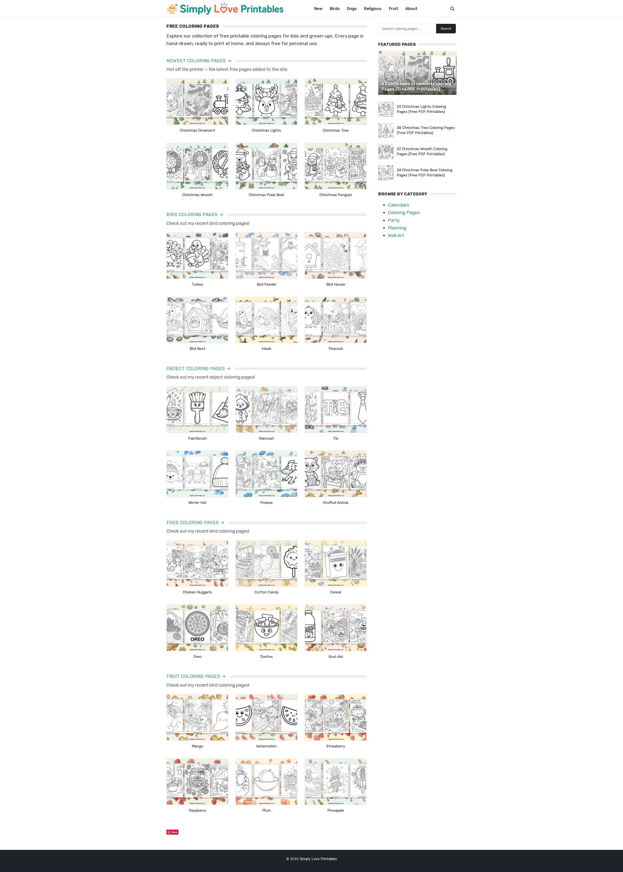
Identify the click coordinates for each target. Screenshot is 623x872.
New (318, 8)
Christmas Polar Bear (266, 195)
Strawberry (335, 746)
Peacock (336, 348)
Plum (266, 810)
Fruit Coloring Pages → (196, 676)
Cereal (335, 592)
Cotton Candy (267, 592)
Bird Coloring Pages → (195, 214)
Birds (335, 8)
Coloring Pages (404, 212)
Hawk (266, 348)
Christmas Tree (336, 130)
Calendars (398, 205)
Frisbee (266, 502)
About (411, 8)
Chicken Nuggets (197, 592)
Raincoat (266, 438)
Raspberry (197, 810)
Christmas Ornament (197, 130)
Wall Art (396, 235)
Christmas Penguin (336, 195)
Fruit (393, 8)
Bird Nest (197, 348)
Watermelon (266, 746)
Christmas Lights (266, 130)
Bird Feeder (266, 284)
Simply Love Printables (318, 859)
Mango (197, 746)
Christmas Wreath (197, 195)
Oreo (197, 656)
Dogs (352, 8)
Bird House (335, 284)
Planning (397, 228)
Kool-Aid (336, 656)
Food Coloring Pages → (195, 522)
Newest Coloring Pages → (199, 61)
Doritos (266, 656)
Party (394, 220)
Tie (335, 438)
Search (445, 28)
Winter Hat (197, 502)
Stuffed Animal (335, 502)
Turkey (197, 284)
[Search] (452, 8)
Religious (373, 8)
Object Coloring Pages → (198, 368)
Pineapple (335, 810)
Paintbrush (197, 438)
